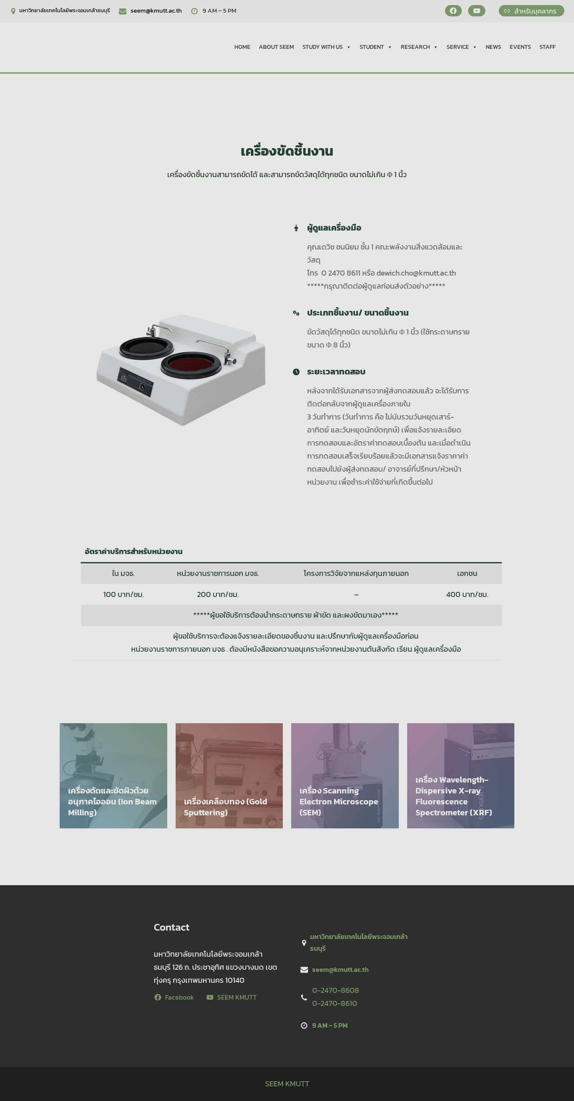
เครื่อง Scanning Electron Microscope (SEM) (339, 801)
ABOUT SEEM (276, 46)
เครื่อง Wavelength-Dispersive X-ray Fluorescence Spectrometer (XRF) (454, 796)
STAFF (548, 46)
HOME (242, 46)
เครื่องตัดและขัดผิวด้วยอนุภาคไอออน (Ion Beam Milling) (112, 801)
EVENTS (520, 46)
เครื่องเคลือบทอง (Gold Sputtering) (225, 807)
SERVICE (458, 46)
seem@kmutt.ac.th (156, 10)
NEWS (493, 46)
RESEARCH (415, 46)
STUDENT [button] (372, 46)
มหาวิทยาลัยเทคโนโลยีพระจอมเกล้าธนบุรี (64, 10)
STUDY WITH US (323, 46)
